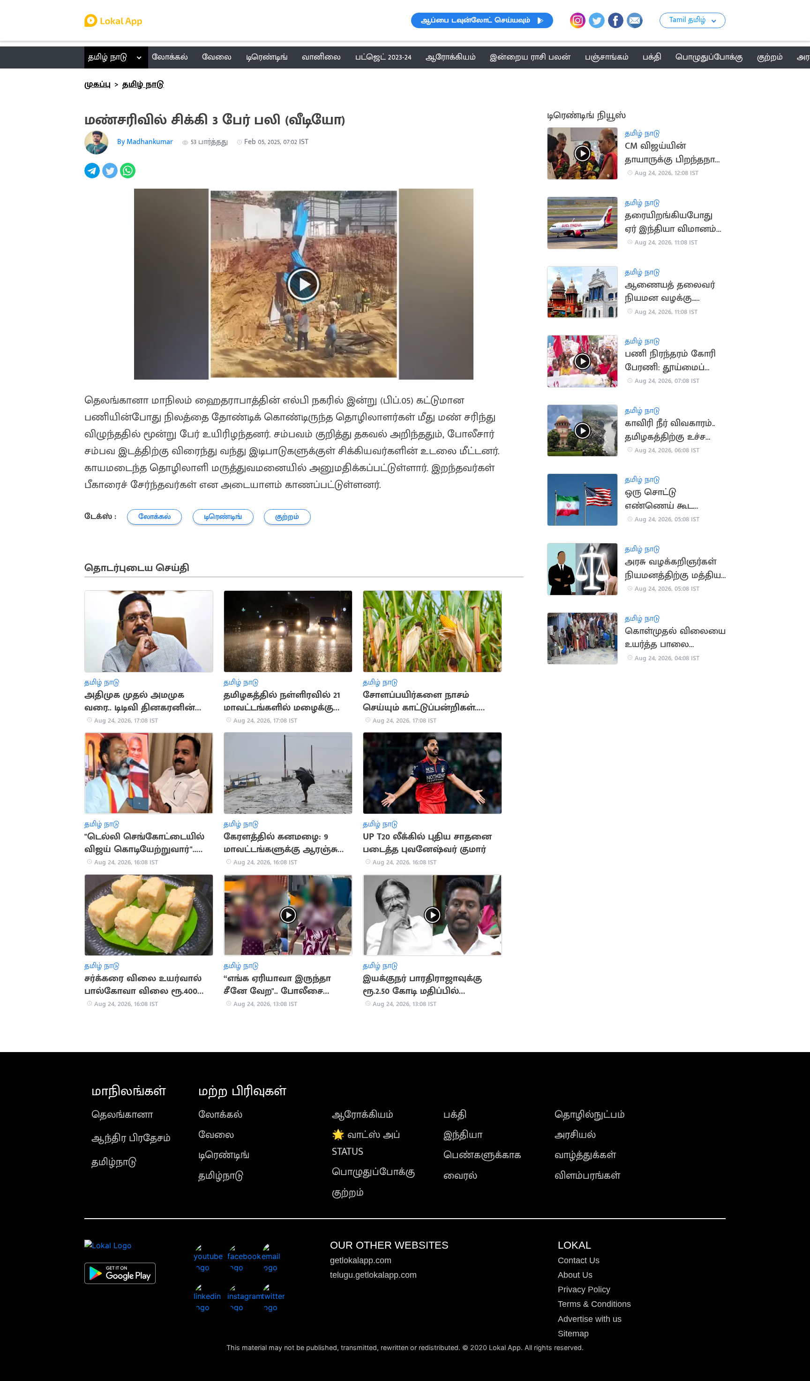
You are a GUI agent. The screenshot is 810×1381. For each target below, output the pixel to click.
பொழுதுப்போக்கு (373, 1172)
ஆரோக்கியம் (362, 1114)
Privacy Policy (584, 1289)
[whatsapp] (129, 176)
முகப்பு (97, 84)
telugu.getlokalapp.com (373, 1275)
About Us (575, 1275)
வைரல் (460, 1175)
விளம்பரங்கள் (587, 1175)
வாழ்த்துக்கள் (585, 1155)
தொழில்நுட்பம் (590, 1114)
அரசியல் (575, 1135)
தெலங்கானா (122, 1114)
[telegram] (93, 176)
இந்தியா (462, 1135)
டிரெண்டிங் (223, 1155)
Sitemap (573, 1333)
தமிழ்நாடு (113, 1162)
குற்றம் (348, 1192)
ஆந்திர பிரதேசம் (131, 1138)
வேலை (216, 1135)
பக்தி (455, 1114)
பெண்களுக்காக (482, 1155)
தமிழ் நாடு (107, 57)
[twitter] (111, 176)
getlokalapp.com (360, 1260)
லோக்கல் (220, 1114)
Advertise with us (590, 1319)
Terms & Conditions (594, 1304)
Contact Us (579, 1260)
